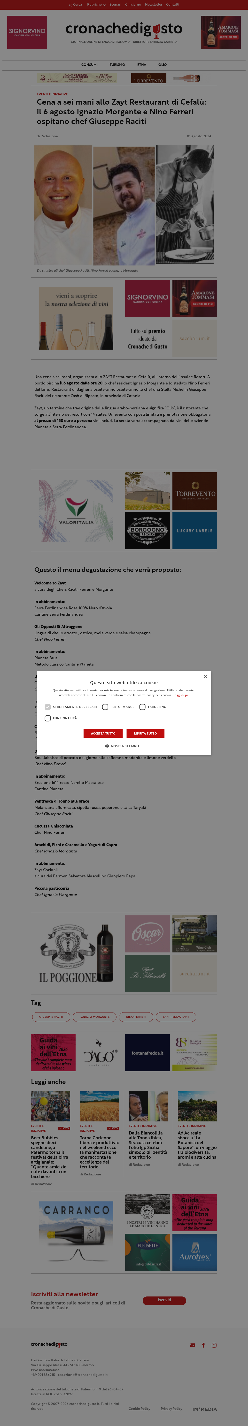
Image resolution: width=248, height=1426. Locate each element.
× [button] (205, 676)
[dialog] (124, 713)
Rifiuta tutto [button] (145, 733)
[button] (124, 746)
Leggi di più (181, 695)
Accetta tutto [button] (103, 733)
